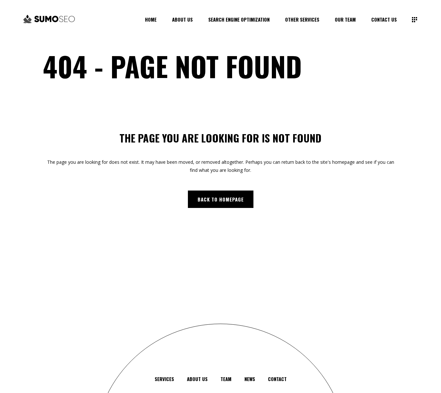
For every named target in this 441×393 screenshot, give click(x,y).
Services (164, 378)
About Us (197, 378)
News (249, 378)
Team (226, 378)
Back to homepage (221, 199)
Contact (277, 378)
